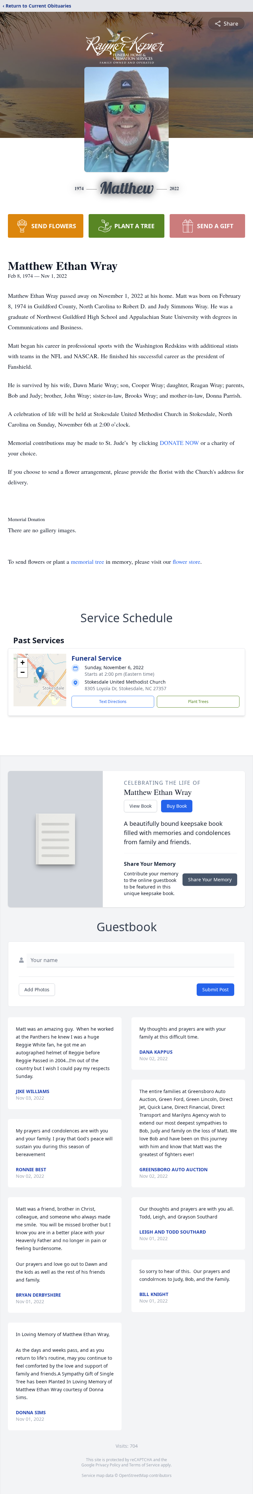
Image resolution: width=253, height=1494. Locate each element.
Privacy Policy (108, 1465)
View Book (140, 806)
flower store (186, 561)
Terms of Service (144, 1465)
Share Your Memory (210, 879)
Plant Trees (198, 701)
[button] (40, 673)
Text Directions (112, 701)
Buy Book (177, 806)
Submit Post (215, 989)
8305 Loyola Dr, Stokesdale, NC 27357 (125, 688)
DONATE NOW (179, 443)
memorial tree (87, 561)
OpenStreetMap (133, 1475)
